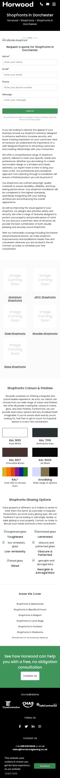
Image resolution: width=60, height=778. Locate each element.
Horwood (18, 4)
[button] (6, 40)
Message (7, 94)
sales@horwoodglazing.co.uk (30, 749)
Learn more (11, 773)
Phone (5, 81)
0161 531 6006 (27, 746)
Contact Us (30, 676)
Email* (5, 69)
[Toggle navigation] (54, 4)
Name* (6, 56)
